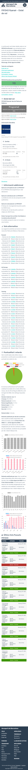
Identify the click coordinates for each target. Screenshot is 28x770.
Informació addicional (7, 70)
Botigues (16, 749)
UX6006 (13, 269)
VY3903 (13, 297)
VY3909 (13, 309)
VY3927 (13, 346)
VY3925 (13, 342)
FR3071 (13, 249)
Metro (3, 751)
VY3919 (13, 330)
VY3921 (13, 334)
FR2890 (13, 241)
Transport (5, 743)
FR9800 (13, 261)
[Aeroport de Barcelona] (3, 5)
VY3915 (13, 322)
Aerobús (3, 760)
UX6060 (13, 273)
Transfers (4, 758)
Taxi (2, 747)
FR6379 (13, 257)
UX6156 (13, 285)
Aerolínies (17, 731)
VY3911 (13, 313)
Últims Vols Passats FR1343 (9, 76)
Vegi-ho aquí (13, 115)
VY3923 (13, 338)
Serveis (16, 745)
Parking (4, 741)
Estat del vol (4, 68)
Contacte (23, 765)
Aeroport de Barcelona (11, 5)
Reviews (16, 758)
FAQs (15, 753)
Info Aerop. (17, 743)
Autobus (3, 745)
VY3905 (13, 301)
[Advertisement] (14, 30)
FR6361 (13, 253)
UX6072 (13, 277)
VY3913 (13, 317)
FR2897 (13, 245)
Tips (15, 755)
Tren (2, 749)
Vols (3, 731)
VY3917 (13, 326)
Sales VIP (16, 747)
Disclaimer (18, 765)
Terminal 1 (17, 736)
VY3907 (13, 305)
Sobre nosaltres (14, 766)
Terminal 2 (17, 738)
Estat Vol (3, 737)
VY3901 (13, 293)
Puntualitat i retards (7, 74)
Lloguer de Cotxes (20, 741)
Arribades (4, 733)
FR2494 (13, 237)
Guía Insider (17, 751)
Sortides (3, 735)
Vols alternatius (5, 72)
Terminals (17, 734)
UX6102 (13, 281)
